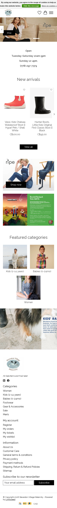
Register (7, 425)
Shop (9, 33)
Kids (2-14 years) (15, 271)
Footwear (8, 402)
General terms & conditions (17, 455)
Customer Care (11, 451)
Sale (5, 410)
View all (28, 147)
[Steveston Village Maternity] (8, 12)
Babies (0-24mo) (42, 271)
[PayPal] (25, 503)
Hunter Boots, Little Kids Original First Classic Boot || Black (42, 126)
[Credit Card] (20, 503)
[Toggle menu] (51, 13)
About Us (8, 447)
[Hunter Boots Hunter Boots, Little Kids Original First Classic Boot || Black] (42, 103)
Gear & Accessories (13, 406)
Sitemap (7, 470)
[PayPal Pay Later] (29, 503)
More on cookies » (49, 6)
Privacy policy (10, 459)
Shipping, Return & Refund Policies (21, 466)
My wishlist (9, 436)
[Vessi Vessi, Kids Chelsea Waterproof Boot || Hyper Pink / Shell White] (15, 103)
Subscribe (44, 482)
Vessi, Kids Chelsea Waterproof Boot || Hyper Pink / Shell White (15, 126)
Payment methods (13, 462)
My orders (8, 428)
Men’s (6, 414)
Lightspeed (10, 499)
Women (28, 302)
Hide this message (31, 6)
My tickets (8, 432)
